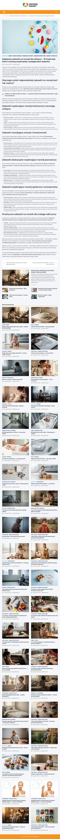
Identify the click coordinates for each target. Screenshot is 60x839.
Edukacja (5, 56)
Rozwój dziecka (17, 56)
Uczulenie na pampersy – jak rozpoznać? (13, 458)
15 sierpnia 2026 (7, 513)
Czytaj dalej (33, 284)
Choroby (4, 404)
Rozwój (9, 351)
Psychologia (10, 377)
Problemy (33, 693)
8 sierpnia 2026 (36, 671)
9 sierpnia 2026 (36, 645)
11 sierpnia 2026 (7, 619)
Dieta (32, 324)
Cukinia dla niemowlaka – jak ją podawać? (43, 326)
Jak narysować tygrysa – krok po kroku (42, 353)
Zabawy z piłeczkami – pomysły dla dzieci (42, 774)
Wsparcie (13, 481)
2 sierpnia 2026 (36, 830)
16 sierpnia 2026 (7, 487)
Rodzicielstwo (6, 430)
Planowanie (5, 693)
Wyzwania (13, 430)
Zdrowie (9, 404)
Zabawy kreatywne (43, 351)
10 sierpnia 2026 (7, 645)
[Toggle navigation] (4, 12)
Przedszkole (40, 481)
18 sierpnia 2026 (7, 435)
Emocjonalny (34, 377)
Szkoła (38, 404)
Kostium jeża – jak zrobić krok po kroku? (13, 536)
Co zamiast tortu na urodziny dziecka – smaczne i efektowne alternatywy (13, 774)
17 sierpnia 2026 (7, 460)
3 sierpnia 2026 (36, 803)
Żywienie (36, 324)
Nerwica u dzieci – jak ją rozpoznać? (44, 295)
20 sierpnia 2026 (7, 381)
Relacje (4, 508)
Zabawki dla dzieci (27, 56)
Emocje (4, 377)
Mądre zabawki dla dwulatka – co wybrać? (43, 483)
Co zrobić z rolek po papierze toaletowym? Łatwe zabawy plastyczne (14, 616)
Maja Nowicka (17, 64)
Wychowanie (40, 693)
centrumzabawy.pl (34, 836)
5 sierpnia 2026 (36, 751)
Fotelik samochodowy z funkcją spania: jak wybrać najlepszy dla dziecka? (16, 263)
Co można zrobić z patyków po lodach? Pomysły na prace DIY (42, 590)
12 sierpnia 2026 (7, 592)
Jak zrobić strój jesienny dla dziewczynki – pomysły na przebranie (43, 537)
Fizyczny (4, 351)
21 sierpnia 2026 (7, 356)
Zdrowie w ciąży (39, 430)
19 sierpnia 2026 (7, 409)
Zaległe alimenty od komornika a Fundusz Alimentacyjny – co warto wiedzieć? (14, 801)
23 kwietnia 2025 (7, 64)
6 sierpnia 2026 (36, 724)
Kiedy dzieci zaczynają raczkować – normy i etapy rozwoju (47, 289)
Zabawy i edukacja (51, 56)
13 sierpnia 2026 (7, 566)
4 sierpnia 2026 (36, 776)
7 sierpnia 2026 (36, 698)
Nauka (10, 56)
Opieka (7, 324)
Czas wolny (34, 351)
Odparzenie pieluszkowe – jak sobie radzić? (43, 458)
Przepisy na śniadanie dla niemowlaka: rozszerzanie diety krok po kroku (43, 263)
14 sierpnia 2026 (7, 538)
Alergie (4, 456)
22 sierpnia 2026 (7, 330)
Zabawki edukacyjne (40, 56)
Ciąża (3, 324)
